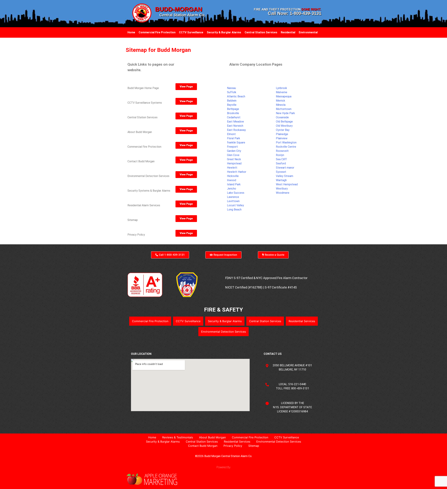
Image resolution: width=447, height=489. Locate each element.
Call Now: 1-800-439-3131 (294, 13)
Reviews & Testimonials (177, 437)
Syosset (281, 171)
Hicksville (233, 176)
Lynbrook (281, 88)
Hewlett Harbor (236, 171)
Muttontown (283, 109)
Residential (288, 32)
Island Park (234, 184)
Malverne (281, 92)
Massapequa (283, 96)
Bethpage (233, 109)
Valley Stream (284, 176)
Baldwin (231, 100)
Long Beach (234, 209)
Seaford (281, 163)
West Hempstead (287, 184)
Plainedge (282, 134)
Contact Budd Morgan (202, 445)
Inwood (231, 180)
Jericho (231, 188)
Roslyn (280, 155)
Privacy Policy (233, 445)
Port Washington (286, 142)
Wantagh (281, 180)
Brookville (233, 113)
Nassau (231, 88)
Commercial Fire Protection (157, 32)
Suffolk (231, 92)
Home (131, 32)
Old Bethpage (284, 121)
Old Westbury (284, 125)
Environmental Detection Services (223, 331)
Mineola (280, 104)
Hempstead (234, 163)
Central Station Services (261, 32)
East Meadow (235, 121)
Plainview (281, 138)
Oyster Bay (283, 130)
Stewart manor (285, 167)
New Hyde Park (285, 113)
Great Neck (234, 159)
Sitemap (253, 445)
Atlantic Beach (236, 96)
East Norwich (235, 125)
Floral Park (233, 138)
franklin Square (236, 142)
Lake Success (235, 192)
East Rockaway (236, 130)
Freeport (232, 146)
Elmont (231, 134)
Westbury (282, 188)
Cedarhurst (233, 117)
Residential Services (302, 321)
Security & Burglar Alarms (224, 32)
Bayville (231, 104)
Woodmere (282, 192)
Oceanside (282, 117)
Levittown (233, 201)
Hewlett (232, 167)
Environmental (308, 32)
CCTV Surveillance (191, 32)
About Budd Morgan (212, 437)
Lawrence (233, 197)
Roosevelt (282, 151)
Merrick (280, 100)
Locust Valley (235, 205)
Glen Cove (233, 155)
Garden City (234, 151)
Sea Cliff (281, 159)
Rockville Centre (286, 146)
